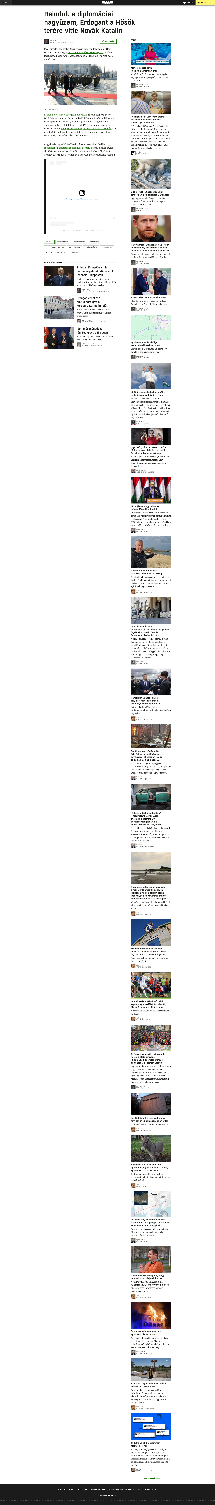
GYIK (60, 1489)
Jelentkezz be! (206, 3)
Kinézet (190, 3)
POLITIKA (52, 42)
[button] (49, 242)
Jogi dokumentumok (115, 1489)
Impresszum (83, 1489)
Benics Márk (53, 40)
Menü (7, 3)
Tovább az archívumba (151, 1478)
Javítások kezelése (97, 1489)
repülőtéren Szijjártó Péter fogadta (85, 52)
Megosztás (109, 41)
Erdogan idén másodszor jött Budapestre (65, 114)
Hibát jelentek (69, 1489)
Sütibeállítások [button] (150, 1489)
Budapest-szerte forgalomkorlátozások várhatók (86, 128)
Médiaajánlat (130, 1489)
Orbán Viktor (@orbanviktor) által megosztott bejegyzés (82, 230)
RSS (139, 1489)
